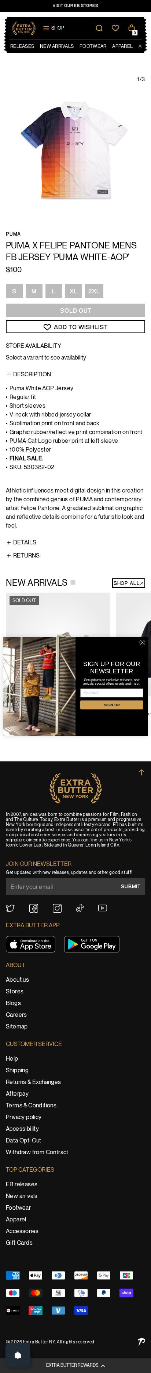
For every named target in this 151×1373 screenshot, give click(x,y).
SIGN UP (112, 705)
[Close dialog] (142, 642)
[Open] (17, 1355)
